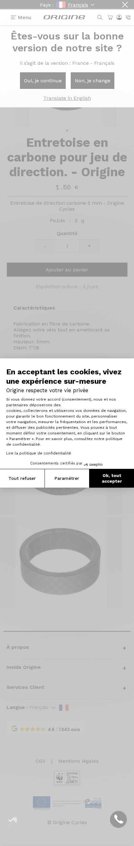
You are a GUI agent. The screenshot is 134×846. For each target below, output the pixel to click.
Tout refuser (22, 478)
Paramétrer (67, 478)
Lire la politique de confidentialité (38, 453)
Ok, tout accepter (112, 478)
